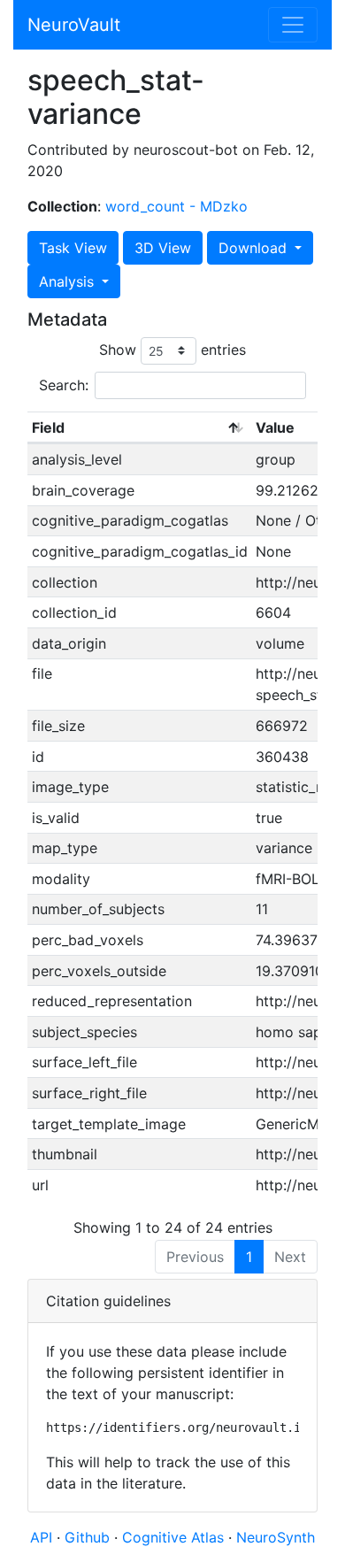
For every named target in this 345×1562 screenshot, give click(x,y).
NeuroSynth (275, 1537)
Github (89, 1537)
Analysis (68, 281)
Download (254, 248)
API (41, 1537)
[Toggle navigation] (293, 24)
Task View (73, 248)
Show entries (172, 349)
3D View (162, 248)
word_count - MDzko (176, 206)
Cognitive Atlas (175, 1537)
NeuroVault (73, 24)
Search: (63, 385)
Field (48, 427)
